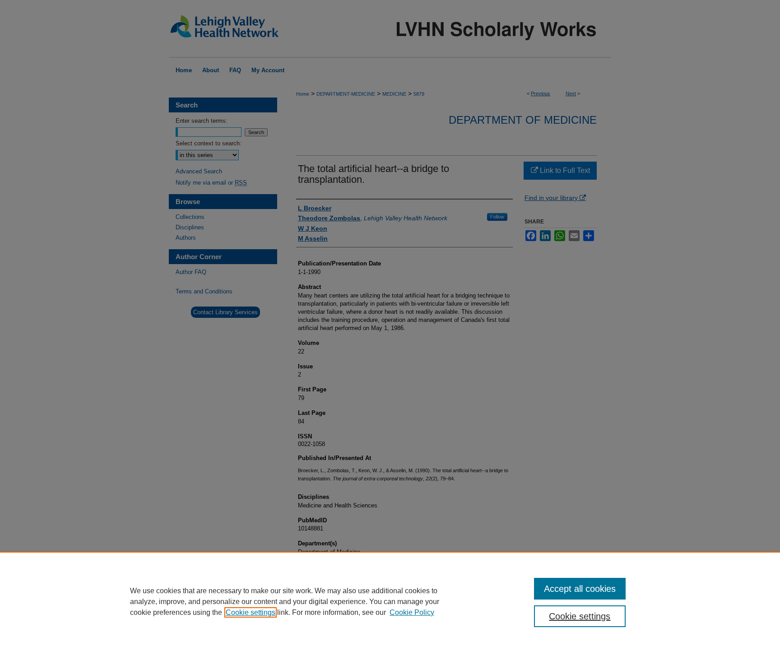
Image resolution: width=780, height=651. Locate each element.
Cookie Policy (412, 612)
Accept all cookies (580, 589)
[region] (390, 601)
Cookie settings (250, 612)
